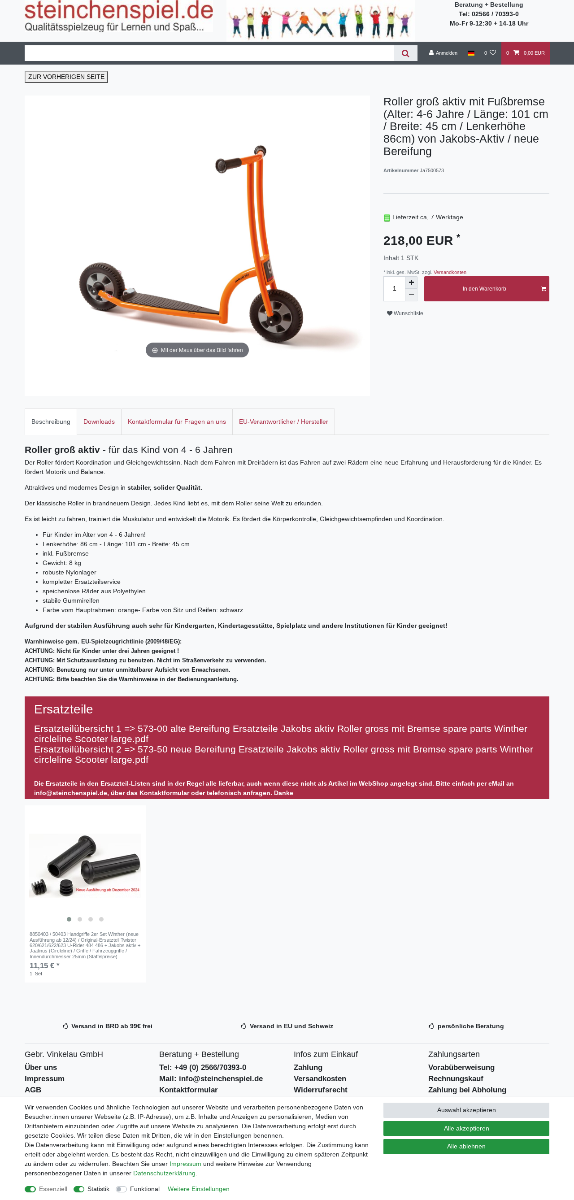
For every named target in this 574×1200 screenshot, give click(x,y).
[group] (85, 865)
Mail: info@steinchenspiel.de (211, 1078)
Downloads (99, 421)
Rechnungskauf (455, 1078)
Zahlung (308, 1067)
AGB (33, 1090)
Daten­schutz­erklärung (164, 1173)
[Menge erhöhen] (411, 282)
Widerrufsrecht (321, 1090)
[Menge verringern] (411, 295)
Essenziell (53, 1188)
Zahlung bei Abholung (467, 1090)
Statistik (98, 1188)
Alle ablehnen (466, 1146)
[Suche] (405, 53)
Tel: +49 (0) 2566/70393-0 (202, 1067)
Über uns (41, 1067)
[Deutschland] (470, 53)
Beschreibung (50, 421)
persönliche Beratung (471, 1026)
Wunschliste (407, 313)
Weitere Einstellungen (199, 1188)
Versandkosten (449, 272)
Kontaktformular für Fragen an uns (177, 421)
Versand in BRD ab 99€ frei (111, 1026)
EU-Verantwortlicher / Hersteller (283, 421)
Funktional (145, 1188)
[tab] (51, 422)
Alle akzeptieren (466, 1128)
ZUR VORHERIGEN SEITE (66, 76)
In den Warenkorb (484, 289)
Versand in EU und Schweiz (291, 1026)
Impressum (45, 1078)
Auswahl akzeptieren (466, 1109)
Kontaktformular (188, 1090)
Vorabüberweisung (461, 1067)
